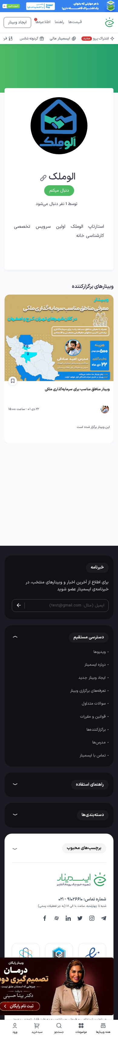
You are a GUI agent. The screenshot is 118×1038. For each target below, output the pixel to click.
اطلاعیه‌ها (43, 22)
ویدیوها (100, 652)
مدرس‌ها (99, 742)
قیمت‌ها (75, 22)
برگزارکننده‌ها (97, 730)
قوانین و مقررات (93, 717)
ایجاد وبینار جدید (92, 678)
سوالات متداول (94, 704)
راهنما (59, 22)
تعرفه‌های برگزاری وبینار (88, 691)
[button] (81, 1029)
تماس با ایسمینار (93, 756)
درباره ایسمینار (95, 665)
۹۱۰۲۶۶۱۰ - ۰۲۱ (70, 899)
